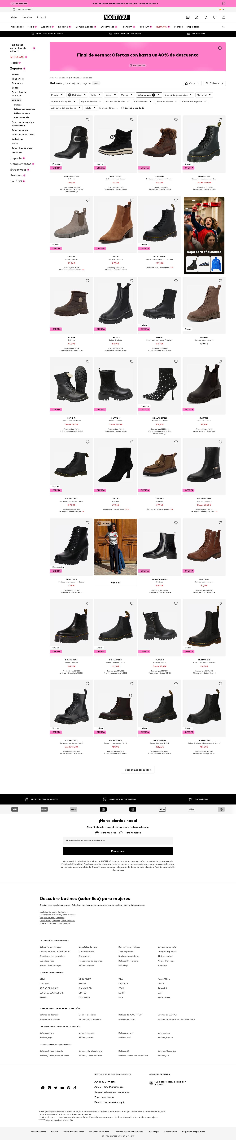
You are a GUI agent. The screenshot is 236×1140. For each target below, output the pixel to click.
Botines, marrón (87, 1033)
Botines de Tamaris (49, 1015)
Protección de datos (99, 1132)
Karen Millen (164, 979)
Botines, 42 (163, 1055)
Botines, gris (164, 1033)
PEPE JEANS (164, 997)
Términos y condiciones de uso (129, 1132)
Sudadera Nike (47, 961)
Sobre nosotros (38, 1132)
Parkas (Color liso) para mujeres (55, 923)
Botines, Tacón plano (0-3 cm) (54, 1055)
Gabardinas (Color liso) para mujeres (57, 915)
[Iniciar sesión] (197, 17)
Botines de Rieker (87, 1015)
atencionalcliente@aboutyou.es (90, 867)
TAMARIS (162, 988)
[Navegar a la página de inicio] (57, 1075)
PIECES (82, 983)
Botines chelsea (86, 965)
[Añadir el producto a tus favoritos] (88, 120)
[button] (192, 83)
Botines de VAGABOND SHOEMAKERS (176, 1019)
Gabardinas (84, 956)
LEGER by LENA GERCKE (52, 993)
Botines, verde (86, 1037)
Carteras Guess (86, 951)
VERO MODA (85, 979)
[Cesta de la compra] (224, 17)
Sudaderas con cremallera (52, 956)
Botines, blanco (165, 1037)
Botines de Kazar (126, 1019)
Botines (75, 78)
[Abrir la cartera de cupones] (188, 17)
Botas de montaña (167, 947)
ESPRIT (122, 993)
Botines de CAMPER (167, 1015)
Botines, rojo (46, 1037)
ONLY (42, 979)
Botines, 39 (123, 1051)
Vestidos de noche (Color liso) (54, 912)
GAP (160, 993)
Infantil (41, 17)
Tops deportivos (126, 951)
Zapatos (63, 78)
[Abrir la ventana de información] (224, 3)
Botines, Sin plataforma (90, 1051)
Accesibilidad (170, 1132)
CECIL (121, 988)
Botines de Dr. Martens (90, 1019)
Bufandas (162, 965)
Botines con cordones (128, 956)
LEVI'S (161, 983)
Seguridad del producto (193, 1132)
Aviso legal (154, 1132)
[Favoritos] (215, 17)
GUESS (43, 997)
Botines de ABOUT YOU (130, 1015)
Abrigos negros (165, 956)
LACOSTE (123, 983)
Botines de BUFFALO (50, 1019)
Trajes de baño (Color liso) (52, 917)
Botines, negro (47, 1033)
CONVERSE (84, 997)
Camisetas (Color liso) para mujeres (57, 920)
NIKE (120, 997)
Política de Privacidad (72, 864)
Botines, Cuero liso (167, 1051)
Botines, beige (125, 1033)
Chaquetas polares (167, 951)
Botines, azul (124, 1037)
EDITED (82, 993)
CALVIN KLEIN (85, 988)
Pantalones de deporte (90, 961)
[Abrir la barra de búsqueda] (222, 26)
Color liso (87, 78)
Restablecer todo (134, 107)
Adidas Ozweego (166, 961)
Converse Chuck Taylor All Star (55, 951)
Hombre (27, 17)
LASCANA (44, 983)
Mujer (14, 17)
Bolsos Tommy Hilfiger (50, 947)
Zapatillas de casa (88, 947)
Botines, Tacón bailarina (90, 1055)
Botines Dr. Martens (128, 961)
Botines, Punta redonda (51, 1051)
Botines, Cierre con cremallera (133, 1055)
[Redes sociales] (43, 1088)
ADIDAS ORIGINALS (49, 988)
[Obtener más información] (71, 191)
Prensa (54, 1132)
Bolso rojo (123, 965)
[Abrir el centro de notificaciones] (206, 17)
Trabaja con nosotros (73, 1132)
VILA (120, 979)
